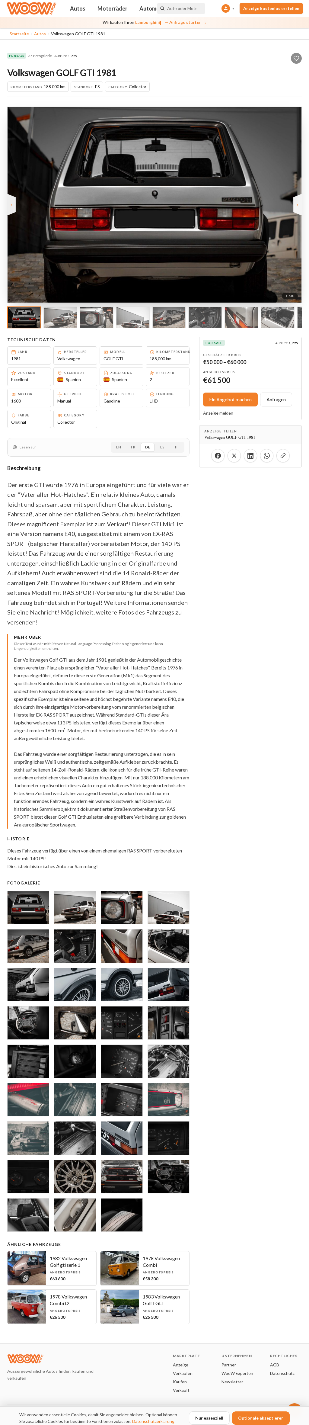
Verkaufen (183, 1373)
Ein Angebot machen (230, 399)
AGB (274, 1364)
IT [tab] (176, 447)
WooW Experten (237, 1373)
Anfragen (276, 399)
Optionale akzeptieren (261, 1417)
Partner (228, 1364)
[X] (234, 455)
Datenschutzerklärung (153, 1421)
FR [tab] (133, 447)
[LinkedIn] (250, 455)
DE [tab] (147, 447)
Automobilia (154, 8)
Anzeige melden (218, 413)
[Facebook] (218, 455)
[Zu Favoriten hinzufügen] (296, 58)
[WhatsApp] (266, 455)
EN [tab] (118, 447)
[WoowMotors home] (31, 8)
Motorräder (112, 8)
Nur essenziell (209, 1417)
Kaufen (180, 1381)
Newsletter (232, 1381)
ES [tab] (162, 447)
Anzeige (180, 1364)
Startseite (19, 33)
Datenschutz (282, 1373)
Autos (77, 8)
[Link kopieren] (283, 455)
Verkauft (181, 1390)
